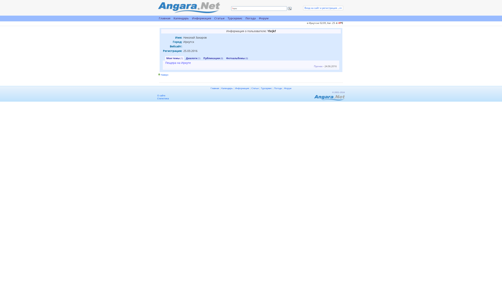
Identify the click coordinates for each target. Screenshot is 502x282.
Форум (264, 18)
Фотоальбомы (237, 58)
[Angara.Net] (188, 8)
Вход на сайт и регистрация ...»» (323, 8)
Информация (201, 18)
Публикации (213, 58)
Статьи (219, 18)
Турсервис (235, 18)
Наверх (164, 74)
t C (339, 23)
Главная (164, 18)
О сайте (161, 95)
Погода (251, 18)
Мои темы (174, 58)
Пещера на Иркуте (178, 63)
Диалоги (193, 58)
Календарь (181, 18)
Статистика (163, 98)
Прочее (318, 66)
